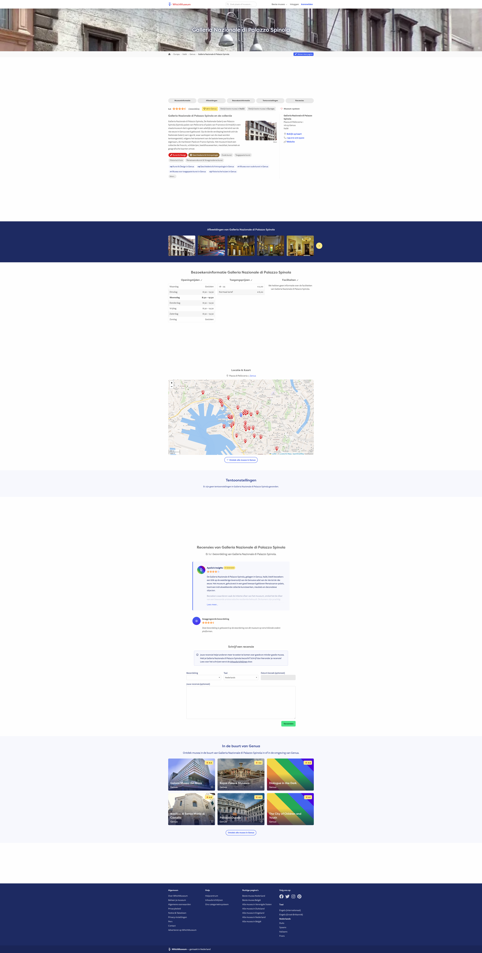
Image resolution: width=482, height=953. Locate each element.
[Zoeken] (228, 4)
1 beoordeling (193, 108)
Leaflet (273, 454)
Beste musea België (251, 900)
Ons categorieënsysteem (217, 904)
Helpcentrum (211, 895)
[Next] (319, 246)
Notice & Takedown (177, 913)
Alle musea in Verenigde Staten (257, 904)
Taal (226, 673)
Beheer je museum (177, 900)
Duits (281, 923)
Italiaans (283, 931)
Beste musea (278, 4)
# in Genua (211, 108)
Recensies (299, 100)
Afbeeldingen (211, 100)
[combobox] (241, 4)
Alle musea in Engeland (253, 913)
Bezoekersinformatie (241, 100)
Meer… (172, 176)
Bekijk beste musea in (232, 108)
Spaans (282, 927)
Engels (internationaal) (290, 910)
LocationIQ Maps (285, 454)
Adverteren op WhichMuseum (182, 930)
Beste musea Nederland (253, 895)
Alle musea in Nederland (254, 917)
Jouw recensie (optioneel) (198, 684)
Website (291, 141)
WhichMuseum (181, 4)
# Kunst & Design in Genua (182, 166)
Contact (172, 925)
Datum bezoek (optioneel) (273, 673)
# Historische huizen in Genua (222, 171)
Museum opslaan (291, 108)
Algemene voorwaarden (179, 904)
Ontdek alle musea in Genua (242, 460)
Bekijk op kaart (294, 134)
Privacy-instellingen (177, 917)
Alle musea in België (251, 921)
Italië (286, 128)
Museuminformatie (182, 100)
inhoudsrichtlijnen (239, 661)
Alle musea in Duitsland (253, 908)
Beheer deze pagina (304, 54)
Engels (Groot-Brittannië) (291, 914)
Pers (170, 921)
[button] (231, 417)
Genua (292, 125)
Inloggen (294, 4)
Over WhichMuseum (178, 895)
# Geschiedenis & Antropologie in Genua (216, 166)
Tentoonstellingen (270, 100)
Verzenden (288, 723)
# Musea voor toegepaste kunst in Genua (188, 171)
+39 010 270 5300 (295, 137)
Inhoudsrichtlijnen (214, 900)
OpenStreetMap (298, 454)
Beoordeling (192, 673)
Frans (282, 936)
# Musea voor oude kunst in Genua (252, 166)
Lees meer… (212, 604)
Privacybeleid (174, 908)
